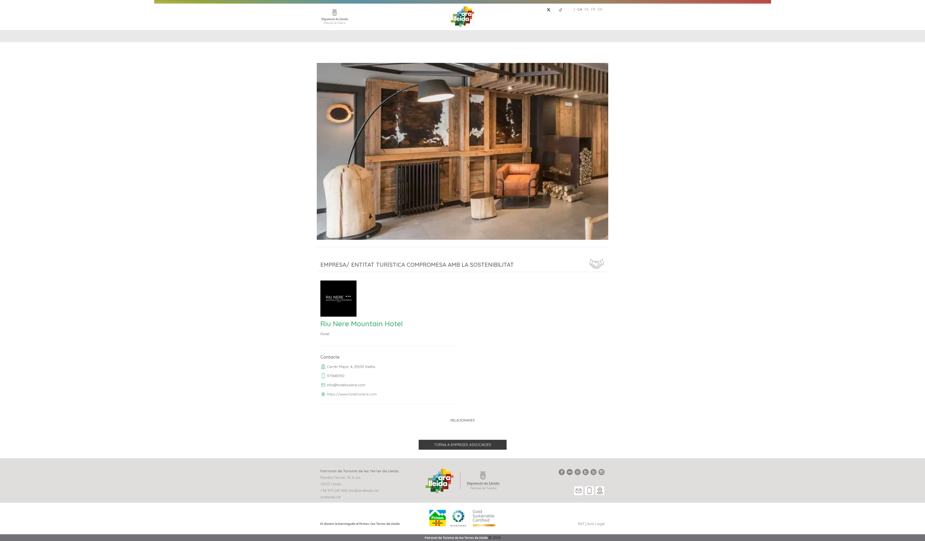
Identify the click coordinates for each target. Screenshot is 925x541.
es (587, 9)
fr (593, 9)
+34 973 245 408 (333, 490)
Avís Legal (596, 523)
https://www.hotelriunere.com (352, 394)
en (600, 9)
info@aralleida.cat (363, 490)
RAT (581, 523)
